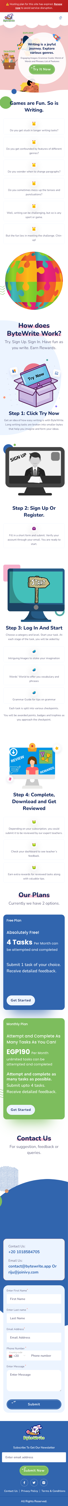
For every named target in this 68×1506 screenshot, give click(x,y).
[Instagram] (44, 1482)
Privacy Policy (29, 1491)
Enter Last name (17, 1310)
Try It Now (42, 69)
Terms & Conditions (53, 1491)
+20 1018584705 (24, 1252)
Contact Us (11, 1491)
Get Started (21, 1000)
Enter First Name (17, 1290)
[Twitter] (34, 1482)
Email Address (16, 1329)
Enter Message (16, 1366)
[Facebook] (24, 1482)
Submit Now (34, 1470)
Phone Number (16, 1348)
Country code (15, 1352)
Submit (34, 1404)
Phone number (37, 1353)
